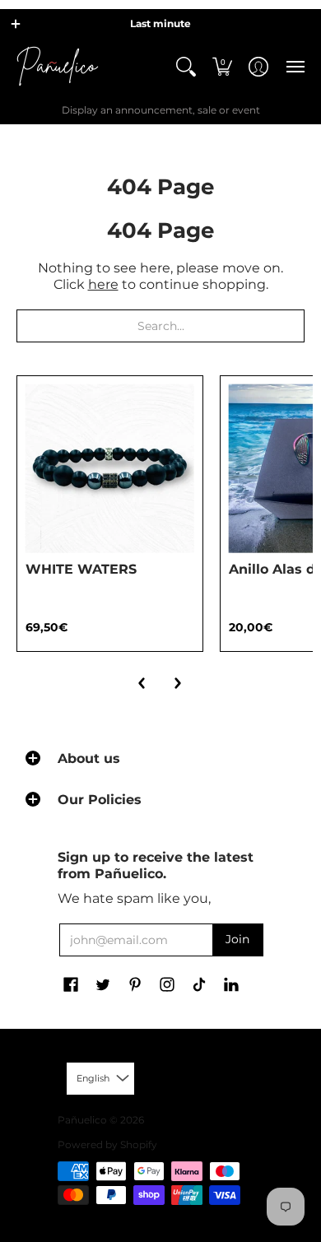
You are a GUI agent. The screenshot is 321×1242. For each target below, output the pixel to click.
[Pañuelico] (57, 66)
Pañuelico (82, 1120)
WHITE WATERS (81, 569)
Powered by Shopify (107, 1144)
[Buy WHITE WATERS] (110, 468)
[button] (15, 23)
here (103, 284)
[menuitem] (186, 66)
